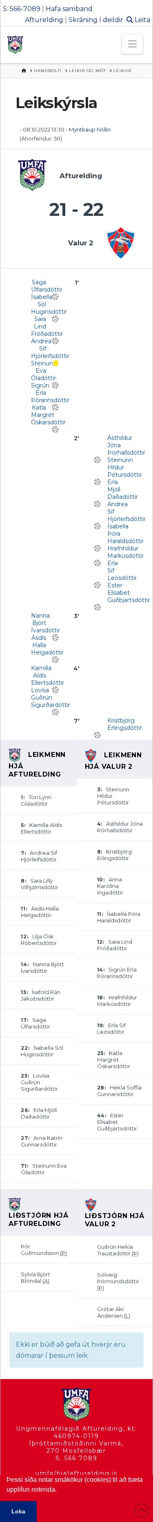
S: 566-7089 (21, 9)
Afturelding (44, 20)
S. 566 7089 (76, 1458)
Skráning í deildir (96, 20)
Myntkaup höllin (90, 129)
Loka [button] (18, 1511)
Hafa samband (69, 9)
